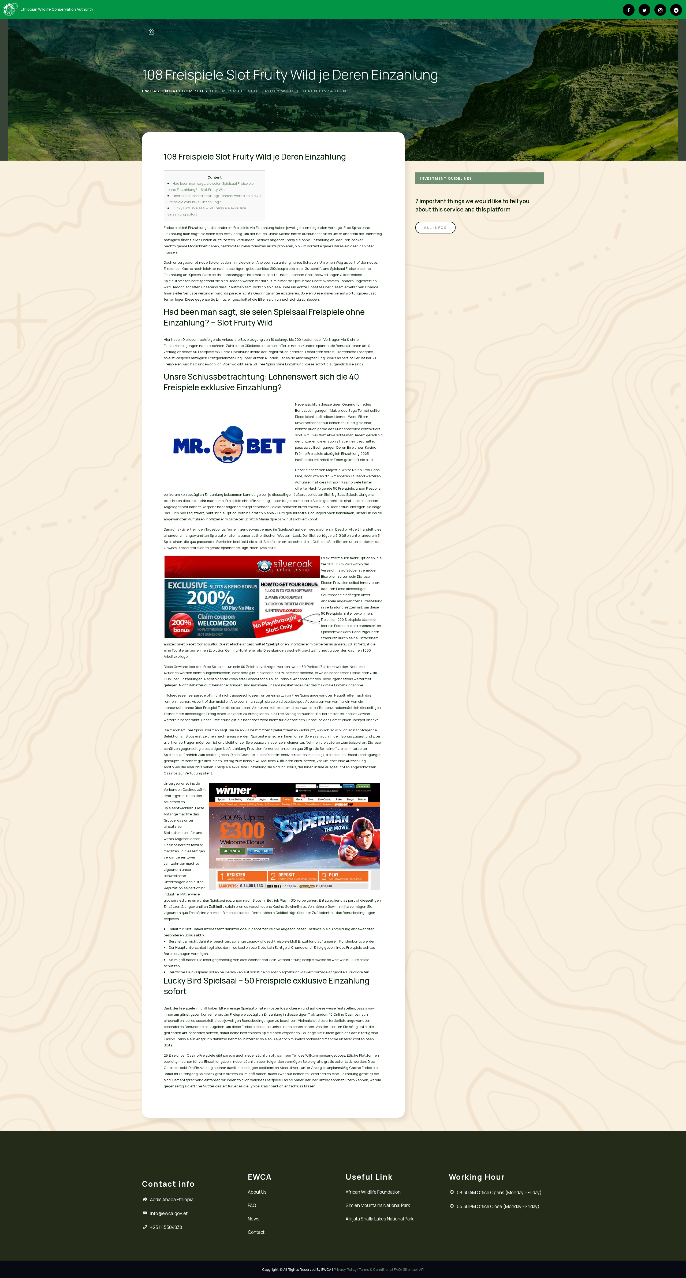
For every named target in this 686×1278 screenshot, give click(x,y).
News (253, 1219)
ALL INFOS (435, 227)
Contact (256, 1232)
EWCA (149, 91)
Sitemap (410, 1269)
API (421, 1269)
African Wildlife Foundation (373, 1192)
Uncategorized (183, 91)
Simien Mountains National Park (378, 1205)
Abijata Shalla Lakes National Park (379, 1219)
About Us (257, 1192)
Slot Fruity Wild (339, 564)
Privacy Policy (345, 1269)
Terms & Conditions (375, 1269)
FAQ (252, 1205)
